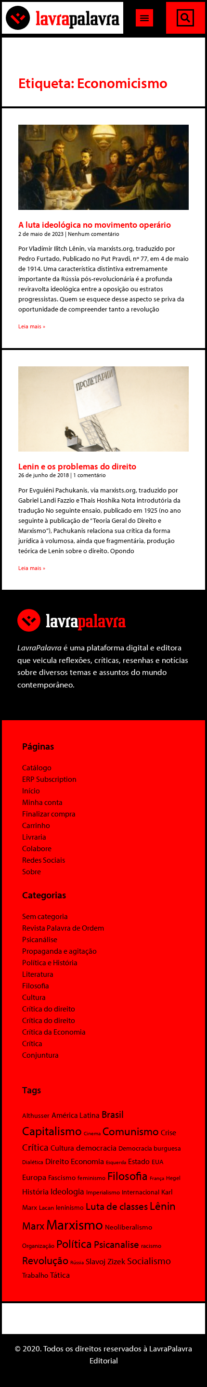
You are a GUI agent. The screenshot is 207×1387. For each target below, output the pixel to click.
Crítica (32, 1043)
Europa (34, 1177)
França (157, 1178)
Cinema (92, 1133)
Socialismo (149, 1260)
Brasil (113, 1114)
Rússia (77, 1262)
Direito (57, 1161)
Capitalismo (52, 1131)
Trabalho (35, 1275)
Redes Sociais (43, 860)
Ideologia (67, 1191)
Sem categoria (45, 916)
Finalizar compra (49, 813)
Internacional (140, 1191)
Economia (87, 1160)
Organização (38, 1245)
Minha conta (42, 802)
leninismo (70, 1207)
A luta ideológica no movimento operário (94, 224)
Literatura (37, 974)
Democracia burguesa (149, 1148)
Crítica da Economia (54, 1032)
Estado (139, 1161)
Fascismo (62, 1177)
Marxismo (74, 1224)
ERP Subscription (49, 779)
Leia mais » (31, 326)
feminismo (91, 1177)
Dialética (32, 1162)
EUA (158, 1161)
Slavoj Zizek (105, 1261)
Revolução (45, 1260)
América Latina (76, 1115)
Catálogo (37, 767)
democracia (96, 1147)
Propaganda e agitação (59, 951)
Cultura (34, 997)
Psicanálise (39, 939)
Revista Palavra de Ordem (63, 928)
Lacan (46, 1207)
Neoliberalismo (128, 1226)
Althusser (36, 1115)
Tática (60, 1275)
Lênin (163, 1206)
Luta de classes (117, 1206)
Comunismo (131, 1131)
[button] (144, 17)
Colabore (37, 848)
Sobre (31, 871)
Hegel (173, 1177)
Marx (33, 1225)
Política (74, 1243)
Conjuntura (40, 1055)
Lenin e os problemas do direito (77, 466)
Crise (168, 1132)
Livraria (34, 837)
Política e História (50, 962)
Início (31, 790)
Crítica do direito (48, 1008)
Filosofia (35, 985)
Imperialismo (103, 1192)
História (35, 1191)
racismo (151, 1245)
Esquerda (116, 1162)
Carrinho (36, 825)
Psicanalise (116, 1244)
